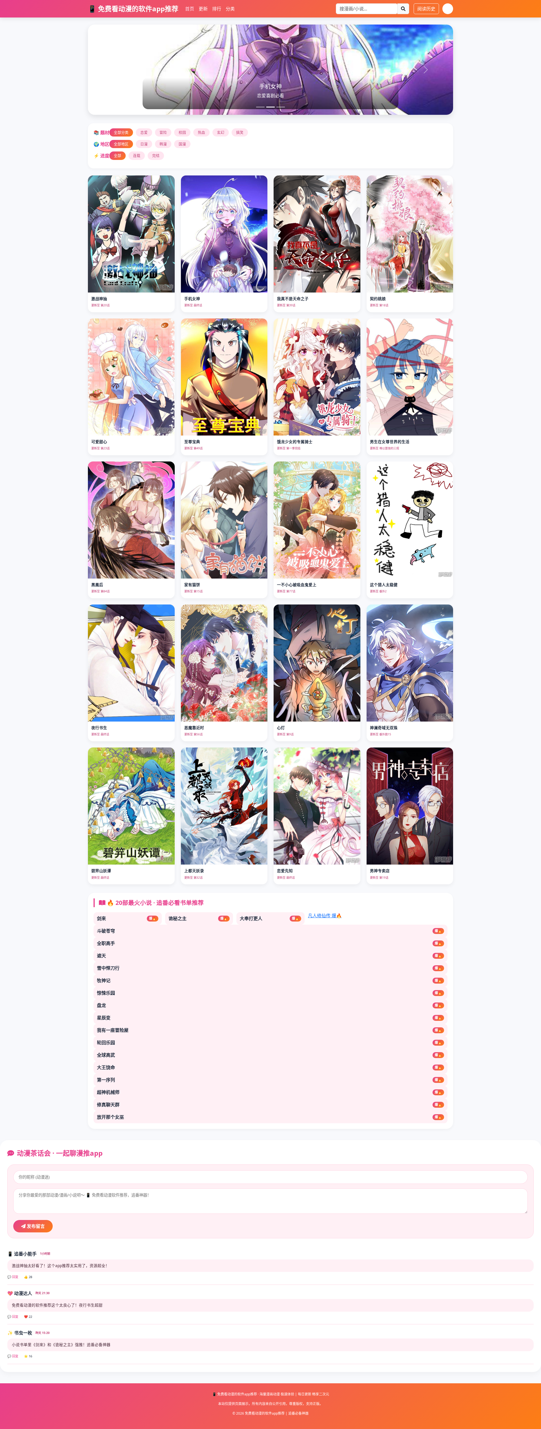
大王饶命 (269, 1067)
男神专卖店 (380, 870)
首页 (189, 9)
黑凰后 (97, 584)
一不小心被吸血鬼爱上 (296, 584)
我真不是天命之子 (293, 298)
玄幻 (220, 132)
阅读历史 (426, 9)
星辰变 (269, 1018)
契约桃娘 (378, 298)
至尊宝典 (192, 441)
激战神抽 (99, 298)
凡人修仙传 (325, 916)
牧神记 (269, 980)
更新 (203, 9)
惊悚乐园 (269, 993)
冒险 (163, 132)
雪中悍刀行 (269, 968)
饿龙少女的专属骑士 (294, 441)
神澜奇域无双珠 (384, 727)
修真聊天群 (269, 1105)
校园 (182, 132)
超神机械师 (269, 1092)
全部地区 (121, 143)
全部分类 (121, 132)
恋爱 (144, 132)
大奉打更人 (269, 918)
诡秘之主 (198, 918)
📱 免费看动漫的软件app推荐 (133, 8)
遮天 (269, 956)
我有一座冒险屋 (269, 1030)
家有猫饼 (192, 584)
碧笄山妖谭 (101, 870)
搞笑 (239, 132)
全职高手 (269, 943)
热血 (201, 132)
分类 (230, 9)
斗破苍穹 (269, 931)
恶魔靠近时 (194, 727)
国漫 (182, 143)
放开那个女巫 (269, 1117)
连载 (136, 155)
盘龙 (269, 1005)
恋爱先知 (285, 870)
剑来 (126, 918)
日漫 (144, 143)
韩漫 (163, 143)
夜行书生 (99, 727)
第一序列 (269, 1080)
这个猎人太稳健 (384, 584)
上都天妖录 (194, 870)
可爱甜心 (99, 441)
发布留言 (35, 1226)
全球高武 (269, 1055)
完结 (155, 155)
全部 (117, 155)
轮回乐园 (269, 1042)
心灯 (281, 727)
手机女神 (192, 298)
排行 (216, 9)
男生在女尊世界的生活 (389, 441)
